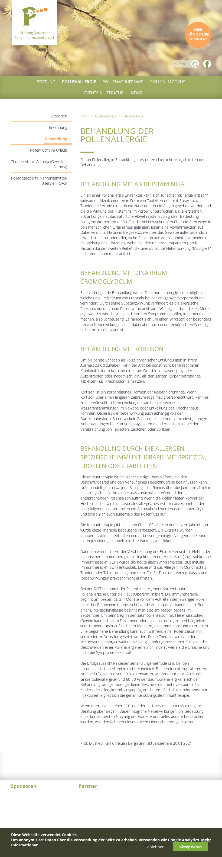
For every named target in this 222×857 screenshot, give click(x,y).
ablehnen (156, 846)
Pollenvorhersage (123, 81)
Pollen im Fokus (167, 81)
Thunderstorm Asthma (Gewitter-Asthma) (39, 164)
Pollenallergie (79, 81)
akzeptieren (190, 846)
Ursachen (59, 116)
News (136, 92)
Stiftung (46, 81)
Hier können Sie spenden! (198, 34)
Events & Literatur (103, 92)
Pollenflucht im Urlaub (48, 150)
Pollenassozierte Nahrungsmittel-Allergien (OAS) (39, 180)
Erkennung (58, 127)
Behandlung (56, 138)
